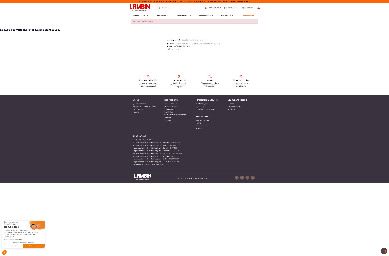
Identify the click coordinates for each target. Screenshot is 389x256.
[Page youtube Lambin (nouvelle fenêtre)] (247, 178)
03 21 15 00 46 (174, 148)
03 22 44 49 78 (174, 145)
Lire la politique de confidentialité (13, 239)
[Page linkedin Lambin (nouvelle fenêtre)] (242, 178)
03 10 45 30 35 (175, 162)
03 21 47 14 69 (174, 151)
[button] (4, 252)
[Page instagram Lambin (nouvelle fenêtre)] (253, 178)
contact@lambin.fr (157, 164)
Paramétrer (12, 246)
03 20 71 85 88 (174, 159)
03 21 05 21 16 (177, 153)
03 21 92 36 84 (175, 156)
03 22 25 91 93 (175, 142)
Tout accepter (34, 246)
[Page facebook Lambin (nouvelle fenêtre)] (237, 178)
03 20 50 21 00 (145, 140)
